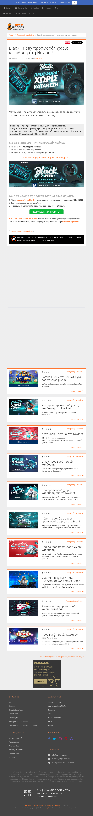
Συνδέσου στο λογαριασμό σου (23, 218)
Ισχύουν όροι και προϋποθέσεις (21, 231)
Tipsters (12, 706)
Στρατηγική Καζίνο (16, 750)
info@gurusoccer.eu (59, 755)
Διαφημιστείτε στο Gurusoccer (63, 763)
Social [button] (8, 8)
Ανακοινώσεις (14, 742)
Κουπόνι (51, 710)
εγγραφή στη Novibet (26, 200)
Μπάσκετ (12, 757)
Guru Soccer (27, 805)
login (47, 808)
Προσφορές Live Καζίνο (25, 35)
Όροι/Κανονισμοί (54, 718)
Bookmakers (13, 714)
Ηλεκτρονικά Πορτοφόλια (18, 721)
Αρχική (11, 35)
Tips (10, 702)
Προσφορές (13, 718)
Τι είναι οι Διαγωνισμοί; (57, 702)
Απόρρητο (57, 805)
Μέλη (50, 721)
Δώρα (50, 714)
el (58, 8)
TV (33, 14)
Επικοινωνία (22, 8)
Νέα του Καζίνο (15, 746)
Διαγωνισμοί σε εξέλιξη (57, 706)
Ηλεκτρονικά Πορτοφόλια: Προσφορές (23, 725)
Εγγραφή (47, 8)
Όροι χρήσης (48, 805)
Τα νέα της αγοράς (16, 738)
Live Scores (21, 14)
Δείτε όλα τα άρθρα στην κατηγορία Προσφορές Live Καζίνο (62, 656)
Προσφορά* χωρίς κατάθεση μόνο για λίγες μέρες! (46, 157)
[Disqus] (46, 277)
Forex (11, 761)
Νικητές (51, 725)
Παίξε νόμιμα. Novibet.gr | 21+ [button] (46, 211)
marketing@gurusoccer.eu (61, 759)
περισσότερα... (76, 391)
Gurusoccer (39, 58)
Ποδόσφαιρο (14, 753)
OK (74, 2)
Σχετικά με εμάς (38, 805)
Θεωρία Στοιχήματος (16, 710)
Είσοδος (35, 8)
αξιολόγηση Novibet (71, 221)
